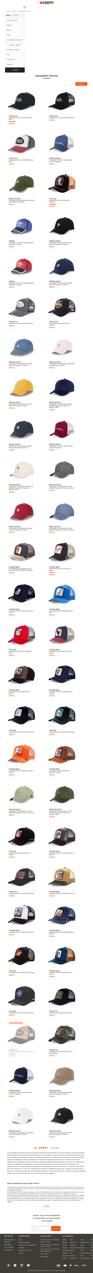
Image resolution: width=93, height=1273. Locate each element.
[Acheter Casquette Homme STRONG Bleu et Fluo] (62, 594)
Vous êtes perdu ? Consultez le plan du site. (50, 1241)
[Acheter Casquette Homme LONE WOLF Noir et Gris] (21, 594)
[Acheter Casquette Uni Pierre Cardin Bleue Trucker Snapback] (62, 143)
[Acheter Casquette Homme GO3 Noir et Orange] (62, 183)
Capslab (65, 1253)
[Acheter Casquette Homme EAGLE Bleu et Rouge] (62, 634)
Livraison (22, 1248)
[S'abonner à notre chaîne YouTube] (28, 1265)
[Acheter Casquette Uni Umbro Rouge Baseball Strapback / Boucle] (21, 266)
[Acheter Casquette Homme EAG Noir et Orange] (62, 306)
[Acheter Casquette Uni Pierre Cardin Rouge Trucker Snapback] (62, 429)
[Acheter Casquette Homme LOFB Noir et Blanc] (62, 100)
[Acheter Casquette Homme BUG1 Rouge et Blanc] (21, 634)
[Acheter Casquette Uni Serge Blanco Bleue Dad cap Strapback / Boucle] (21, 346)
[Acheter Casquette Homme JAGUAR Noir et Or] (62, 876)
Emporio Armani (75, 1248)
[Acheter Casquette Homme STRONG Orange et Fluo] (21, 753)
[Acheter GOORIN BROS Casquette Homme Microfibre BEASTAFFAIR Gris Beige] (21, 551)
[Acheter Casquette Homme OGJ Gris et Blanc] (21, 306)
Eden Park (73, 1242)
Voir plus (46, 1206)
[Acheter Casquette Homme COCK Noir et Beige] (62, 551)
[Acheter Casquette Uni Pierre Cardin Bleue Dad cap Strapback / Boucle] (62, 266)
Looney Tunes (84, 1258)
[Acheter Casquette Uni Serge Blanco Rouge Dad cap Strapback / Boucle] (21, 511)
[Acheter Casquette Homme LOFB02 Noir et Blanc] (21, 100)
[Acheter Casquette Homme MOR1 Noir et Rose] (62, 715)
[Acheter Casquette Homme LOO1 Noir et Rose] (21, 715)
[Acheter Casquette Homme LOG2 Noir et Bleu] (21, 996)
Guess (82, 1240)
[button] (14, 15)
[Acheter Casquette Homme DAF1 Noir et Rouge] (21, 955)
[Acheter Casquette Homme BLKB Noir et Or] (62, 996)
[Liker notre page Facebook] (8, 1265)
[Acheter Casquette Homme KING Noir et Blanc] (21, 915)
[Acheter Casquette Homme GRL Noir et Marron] (21, 1034)
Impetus (82, 1248)
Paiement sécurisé (25, 1250)
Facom (72, 1250)
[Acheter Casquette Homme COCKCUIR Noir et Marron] (62, 836)
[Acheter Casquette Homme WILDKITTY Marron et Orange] (62, 753)
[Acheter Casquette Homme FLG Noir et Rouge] (21, 876)
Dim (71, 1240)
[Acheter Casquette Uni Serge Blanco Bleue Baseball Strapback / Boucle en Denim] (62, 511)
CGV (20, 1240)
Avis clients (44, 1254)
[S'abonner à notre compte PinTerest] (22, 1265)
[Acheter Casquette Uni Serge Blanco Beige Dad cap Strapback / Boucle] (62, 1075)
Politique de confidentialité (27, 1245)
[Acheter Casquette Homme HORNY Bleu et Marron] (62, 955)
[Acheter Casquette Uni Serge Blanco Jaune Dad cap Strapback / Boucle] (21, 387)
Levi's (82, 1256)
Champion (65, 1256)
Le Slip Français (85, 1253)
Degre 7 (64, 1258)
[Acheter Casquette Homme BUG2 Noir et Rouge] (21, 836)
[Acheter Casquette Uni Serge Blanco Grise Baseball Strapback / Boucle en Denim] (62, 469)
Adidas (64, 1240)
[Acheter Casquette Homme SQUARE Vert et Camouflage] (62, 1034)
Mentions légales (24, 1242)
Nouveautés (44, 1256)
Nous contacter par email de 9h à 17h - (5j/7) (50, 1245)
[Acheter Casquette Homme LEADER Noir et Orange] (62, 674)
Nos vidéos (7, 1244)
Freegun (72, 1256)
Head (82, 1245)
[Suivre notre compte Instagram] (15, 1265)
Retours (21, 1253)
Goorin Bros (74, 1258)
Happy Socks (84, 1242)
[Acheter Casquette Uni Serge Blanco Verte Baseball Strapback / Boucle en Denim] (21, 794)
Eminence (73, 1245)
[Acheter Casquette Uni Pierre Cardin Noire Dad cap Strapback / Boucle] (62, 225)
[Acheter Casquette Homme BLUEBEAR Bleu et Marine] (62, 915)
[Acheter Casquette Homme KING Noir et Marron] (21, 674)
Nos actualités (8, 1247)
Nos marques (8, 1250)
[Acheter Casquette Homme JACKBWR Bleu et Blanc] (21, 143)
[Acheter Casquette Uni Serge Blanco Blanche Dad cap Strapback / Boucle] (21, 1115)
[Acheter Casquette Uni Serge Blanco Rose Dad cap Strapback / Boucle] (62, 346)
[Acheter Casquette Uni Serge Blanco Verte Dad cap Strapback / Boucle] (21, 183)
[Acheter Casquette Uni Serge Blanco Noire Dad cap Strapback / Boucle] (62, 1115)
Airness (64, 1242)
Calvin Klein (66, 1250)
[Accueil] (47, 2)
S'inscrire (56, 1229)
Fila (71, 1253)
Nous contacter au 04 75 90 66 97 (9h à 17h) (50, 1250)
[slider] (6, 43)
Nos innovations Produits (9, 1241)
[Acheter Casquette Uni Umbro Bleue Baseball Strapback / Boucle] (21, 225)
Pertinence (81, 84)
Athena (64, 1245)
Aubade (64, 1248)
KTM (81, 1250)
